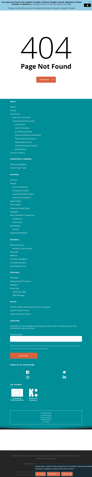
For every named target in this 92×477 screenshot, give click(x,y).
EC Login (46, 422)
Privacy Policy (46, 417)
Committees (15, 205)
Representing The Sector (20, 281)
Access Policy (46, 413)
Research (14, 285)
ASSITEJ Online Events (19, 310)
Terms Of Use (46, 419)
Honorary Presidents (18, 259)
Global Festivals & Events (20, 314)
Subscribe (15, 321)
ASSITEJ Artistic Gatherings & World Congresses (30, 307)
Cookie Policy (46, 415)
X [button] (89, 2)
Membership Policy (18, 266)
